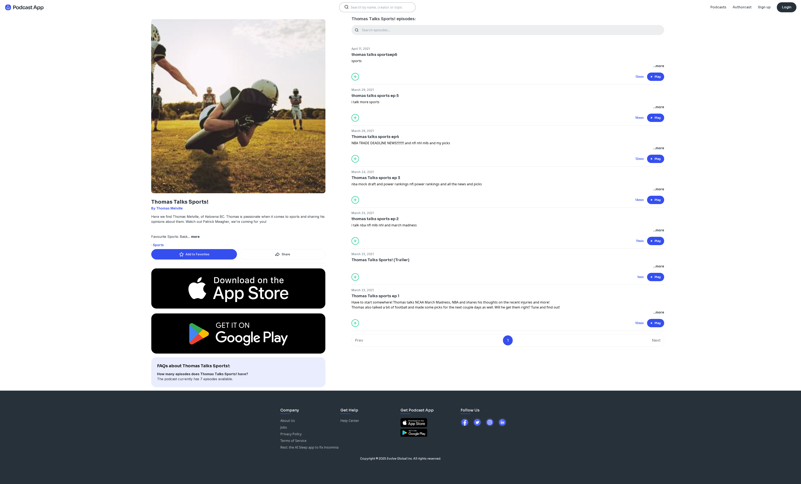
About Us (287, 420)
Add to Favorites (197, 254)
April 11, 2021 (360, 48)
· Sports (157, 245)
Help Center (349, 420)
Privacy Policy (291, 434)
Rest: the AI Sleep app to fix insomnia (309, 447)
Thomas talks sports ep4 (375, 136)
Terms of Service (293, 440)
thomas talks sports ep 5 (375, 95)
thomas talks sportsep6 (374, 54)
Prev (359, 340)
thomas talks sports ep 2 (375, 219)
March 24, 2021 (362, 172)
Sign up (764, 7)
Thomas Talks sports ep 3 (375, 178)
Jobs (283, 427)
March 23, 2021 (362, 213)
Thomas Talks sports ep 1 (375, 296)
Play (658, 77)
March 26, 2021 (362, 131)
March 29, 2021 (362, 90)
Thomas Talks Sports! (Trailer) (380, 260)
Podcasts (718, 7)
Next (656, 340)
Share (286, 254)
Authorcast (742, 7)
